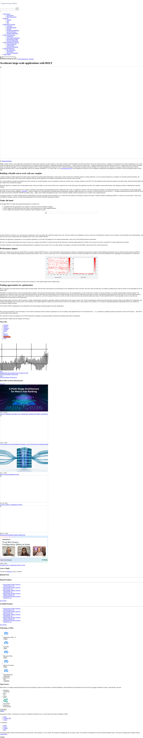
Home (5, 717)
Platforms (6, 18)
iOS (8, 21)
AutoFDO (24, 191)
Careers (5, 719)
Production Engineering (13, 30)
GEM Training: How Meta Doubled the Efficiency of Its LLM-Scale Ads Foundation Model (24, 444)
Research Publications (12, 33)
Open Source (7, 14)
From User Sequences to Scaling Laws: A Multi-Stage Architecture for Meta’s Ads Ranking (24, 414)
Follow (5, 639)
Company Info (7, 718)
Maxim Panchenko (7, 161)
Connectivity (10, 36)
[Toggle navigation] (17, 9)
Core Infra (9, 26)
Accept (2, 737)
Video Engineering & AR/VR (11, 42)
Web (8, 23)
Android (9, 20)
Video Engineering (11, 44)
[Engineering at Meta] (9, 4)
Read (5, 648)
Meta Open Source (11, 17)
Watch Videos (7, 54)
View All (2, 383)
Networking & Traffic (12, 39)
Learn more (6, 676)
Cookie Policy (3, 734)
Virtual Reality (10, 45)
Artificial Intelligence (9, 48)
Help (4, 730)
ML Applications (11, 50)
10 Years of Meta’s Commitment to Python (11, 504)
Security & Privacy (12, 32)
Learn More (3, 709)
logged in (9, 571)
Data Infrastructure (11, 27)
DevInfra (9, 29)
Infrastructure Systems (9, 24)
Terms (5, 725)
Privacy (5, 727)
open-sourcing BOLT (66, 168)
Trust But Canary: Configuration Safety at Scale (12, 565)
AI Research (10, 51)
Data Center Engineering (13, 38)
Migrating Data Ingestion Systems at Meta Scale (12, 535)
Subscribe (6, 681)
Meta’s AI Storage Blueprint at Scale (9, 474)
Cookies (5, 728)
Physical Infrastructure (9, 35)
